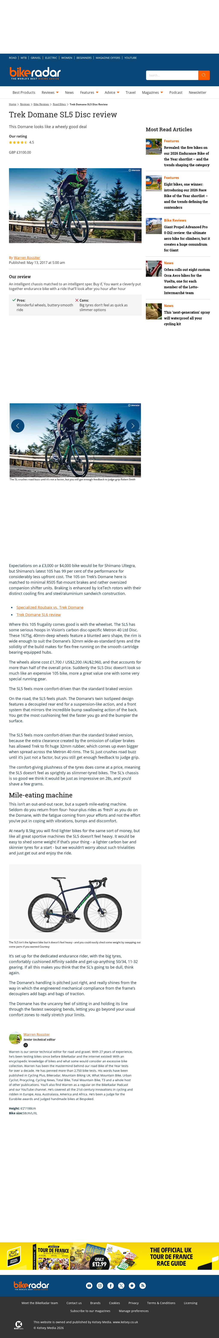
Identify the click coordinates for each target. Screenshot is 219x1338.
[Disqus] (79, 1183)
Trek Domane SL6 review (38, 614)
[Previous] (17, 425)
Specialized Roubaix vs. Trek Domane (49, 607)
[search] (204, 75)
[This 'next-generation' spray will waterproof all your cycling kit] (154, 311)
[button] (75, 442)
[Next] (132, 425)
